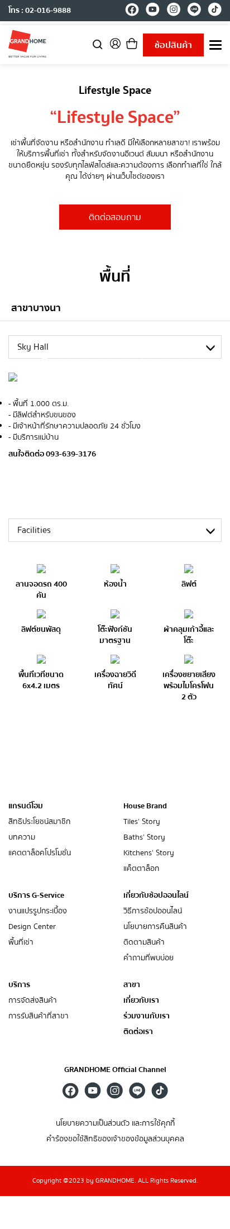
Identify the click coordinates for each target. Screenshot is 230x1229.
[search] (98, 44)
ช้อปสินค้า (173, 45)
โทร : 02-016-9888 (39, 10)
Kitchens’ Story (148, 853)
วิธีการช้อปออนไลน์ (152, 911)
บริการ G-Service (36, 895)
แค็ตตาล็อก (141, 869)
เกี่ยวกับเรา (141, 1001)
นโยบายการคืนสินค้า (155, 927)
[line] (194, 11)
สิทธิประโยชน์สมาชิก (39, 822)
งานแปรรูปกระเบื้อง (37, 911)
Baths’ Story (144, 838)
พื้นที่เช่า (20, 943)
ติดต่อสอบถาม (115, 217)
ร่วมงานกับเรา (146, 1016)
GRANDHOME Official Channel (115, 1069)
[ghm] (27, 44)
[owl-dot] (44, 359)
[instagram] (173, 11)
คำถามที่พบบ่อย (148, 958)
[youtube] (153, 11)
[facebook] (132, 11)
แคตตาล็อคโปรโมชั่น (39, 853)
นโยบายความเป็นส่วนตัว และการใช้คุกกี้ (115, 1124)
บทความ (21, 838)
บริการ (19, 984)
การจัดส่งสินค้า (32, 1001)
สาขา (131, 985)
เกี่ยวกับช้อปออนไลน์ (156, 895)
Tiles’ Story (141, 822)
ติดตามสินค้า (144, 943)
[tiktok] (215, 11)
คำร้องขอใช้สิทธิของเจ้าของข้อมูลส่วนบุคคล (115, 1139)
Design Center (32, 927)
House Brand (145, 806)
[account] (115, 47)
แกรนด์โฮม (25, 806)
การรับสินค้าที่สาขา (38, 1016)
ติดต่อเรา (138, 1032)
